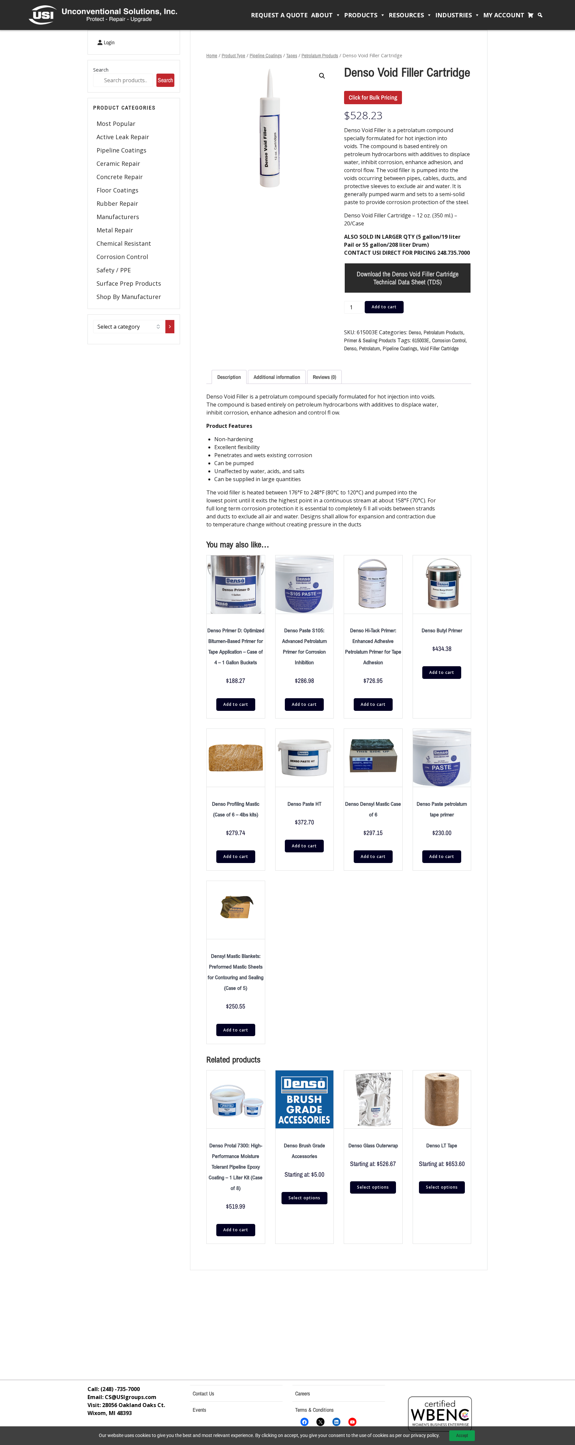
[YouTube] (352, 1422)
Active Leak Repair (122, 137)
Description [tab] (229, 377)
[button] (322, 76)
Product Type (233, 55)
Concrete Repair (119, 177)
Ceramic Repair (118, 163)
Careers (302, 1393)
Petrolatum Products (319, 55)
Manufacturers (117, 217)
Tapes (291, 55)
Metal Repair (114, 230)
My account (503, 15)
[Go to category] (169, 326)
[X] (320, 1422)
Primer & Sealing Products (370, 340)
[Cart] (532, 15)
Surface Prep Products (128, 283)
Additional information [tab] (277, 377)
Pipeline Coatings (121, 150)
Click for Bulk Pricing (373, 97)
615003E (420, 340)
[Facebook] (304, 1422)
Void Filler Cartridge (439, 348)
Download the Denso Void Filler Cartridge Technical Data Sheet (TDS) (408, 277)
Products (360, 15)
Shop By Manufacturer (128, 297)
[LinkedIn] (336, 1422)
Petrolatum (369, 348)
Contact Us (203, 1393)
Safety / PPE (113, 270)
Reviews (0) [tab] (324, 377)
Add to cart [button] (235, 704)
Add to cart (384, 307)
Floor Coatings (117, 190)
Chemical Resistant (123, 243)
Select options (304, 1198)
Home (211, 55)
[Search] (541, 15)
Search (100, 69)
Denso (415, 332)
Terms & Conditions (314, 1409)
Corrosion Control (122, 257)
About (322, 15)
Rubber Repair (117, 203)
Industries (453, 15)
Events (199, 1409)
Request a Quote (279, 15)
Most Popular (115, 124)
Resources (406, 15)
